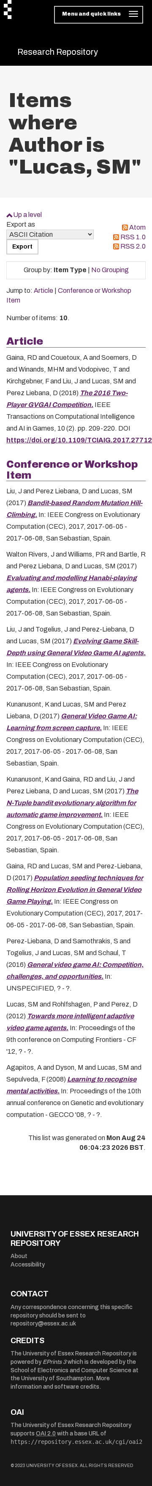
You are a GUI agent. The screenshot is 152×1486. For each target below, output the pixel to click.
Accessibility (28, 1264)
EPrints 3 (54, 1362)
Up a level (27, 214)
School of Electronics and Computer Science (71, 1370)
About (19, 1256)
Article (43, 290)
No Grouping (110, 269)
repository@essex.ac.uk (43, 1323)
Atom (137, 227)
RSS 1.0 (133, 237)
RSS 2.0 (133, 246)
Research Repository (57, 51)
